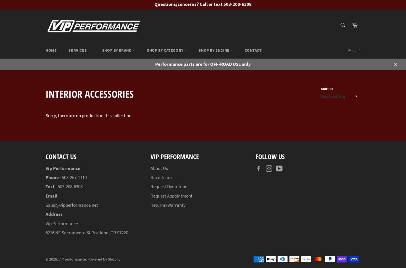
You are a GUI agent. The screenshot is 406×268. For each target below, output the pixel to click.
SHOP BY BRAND (117, 50)
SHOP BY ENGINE (214, 50)
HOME (51, 50)
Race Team (161, 177)
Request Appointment (172, 196)
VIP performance (72, 259)
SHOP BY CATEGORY (165, 50)
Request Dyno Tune (169, 186)
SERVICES (78, 50)
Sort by (327, 89)
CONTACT (253, 50)
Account (354, 50)
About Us (159, 168)
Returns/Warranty (168, 205)
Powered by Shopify (104, 259)
